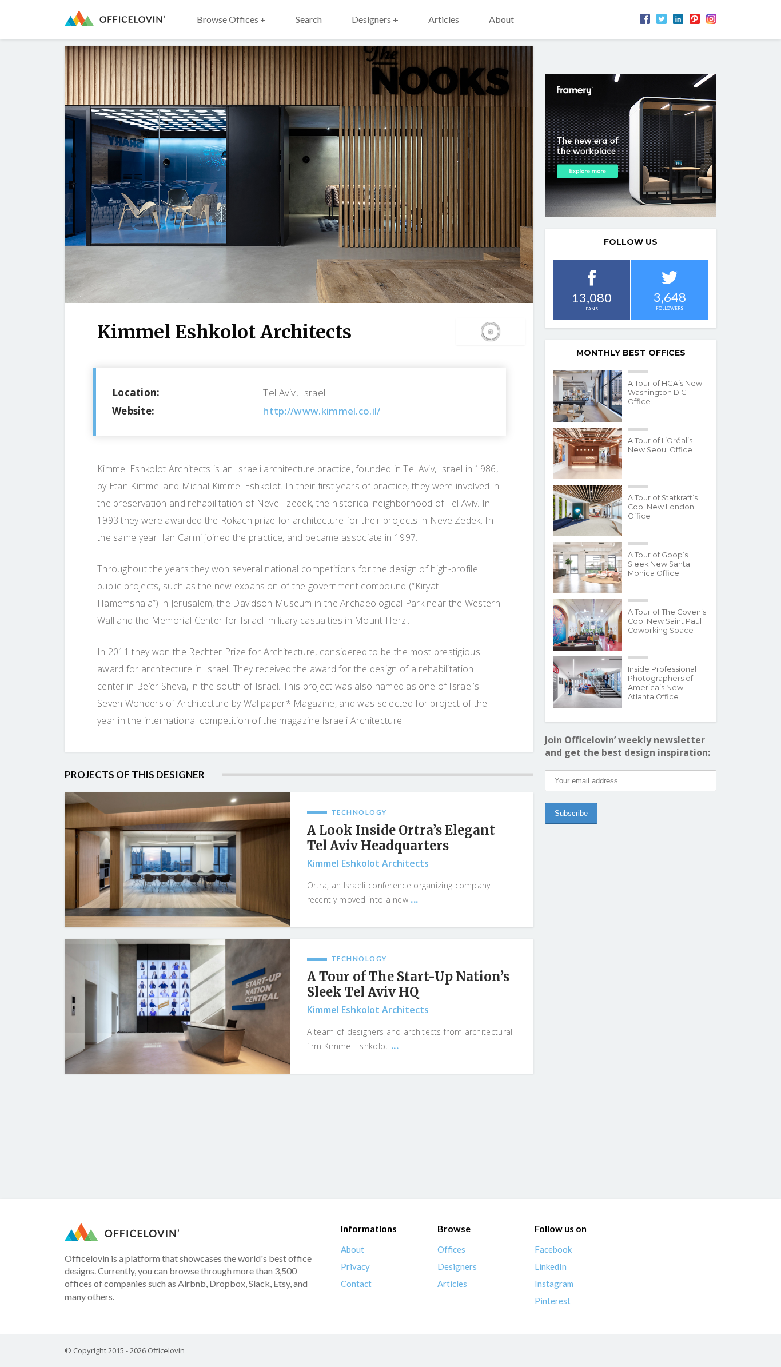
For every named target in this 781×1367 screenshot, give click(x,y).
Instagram (554, 1283)
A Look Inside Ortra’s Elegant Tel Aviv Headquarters (401, 838)
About (501, 19)
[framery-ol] (630, 145)
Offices (451, 1249)
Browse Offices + (231, 19)
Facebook (553, 1249)
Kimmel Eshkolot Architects (368, 863)
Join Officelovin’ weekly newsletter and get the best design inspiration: (627, 746)
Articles (443, 19)
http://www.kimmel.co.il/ (321, 410)
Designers (457, 1266)
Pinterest (553, 1301)
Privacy (355, 1266)
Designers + (375, 19)
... (414, 899)
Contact (356, 1283)
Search (309, 19)
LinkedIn (551, 1266)
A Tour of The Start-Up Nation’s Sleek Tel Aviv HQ (408, 984)
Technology (359, 812)
